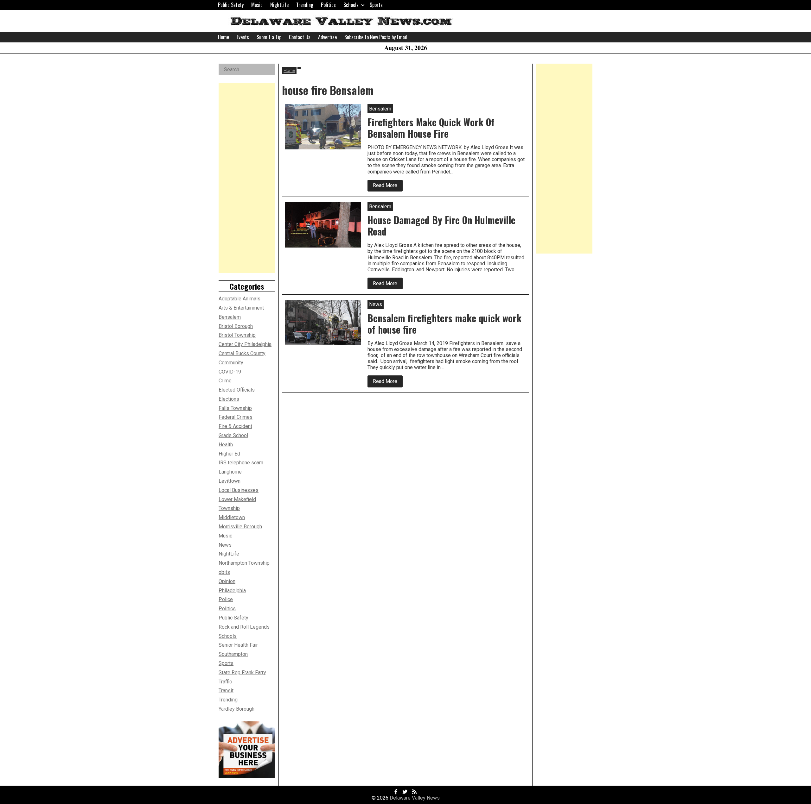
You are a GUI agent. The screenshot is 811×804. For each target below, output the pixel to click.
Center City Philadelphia (245, 344)
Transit (226, 691)
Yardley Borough (236, 709)
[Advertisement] (247, 178)
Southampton (233, 654)
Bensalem (230, 317)
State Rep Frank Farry (242, 672)
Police (226, 599)
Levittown (229, 481)
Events (243, 37)
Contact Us (299, 37)
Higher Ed (229, 454)
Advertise (327, 37)
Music (257, 5)
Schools (351, 5)
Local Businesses (239, 490)
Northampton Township (244, 563)
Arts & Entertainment (241, 308)
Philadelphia (232, 590)
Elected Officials (237, 390)
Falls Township (235, 408)
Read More (388, 187)
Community (231, 363)
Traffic (225, 682)
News (225, 545)
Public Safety (231, 5)
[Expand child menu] (363, 5)
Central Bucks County (242, 353)
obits (224, 572)
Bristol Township (237, 335)
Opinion (227, 581)
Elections (229, 399)
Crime (225, 381)
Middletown (232, 517)
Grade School (233, 435)
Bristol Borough (236, 326)
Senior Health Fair (238, 645)
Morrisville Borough (240, 527)
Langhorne (230, 472)
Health (226, 445)
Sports (376, 5)
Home (223, 37)
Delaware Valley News (415, 798)
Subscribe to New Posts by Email (375, 37)
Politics (328, 5)
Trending (304, 5)
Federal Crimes (235, 417)
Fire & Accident (235, 426)
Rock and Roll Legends (244, 627)
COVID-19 (230, 372)
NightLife (279, 5)
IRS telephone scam (241, 463)
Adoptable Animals (239, 299)
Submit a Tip (269, 37)
